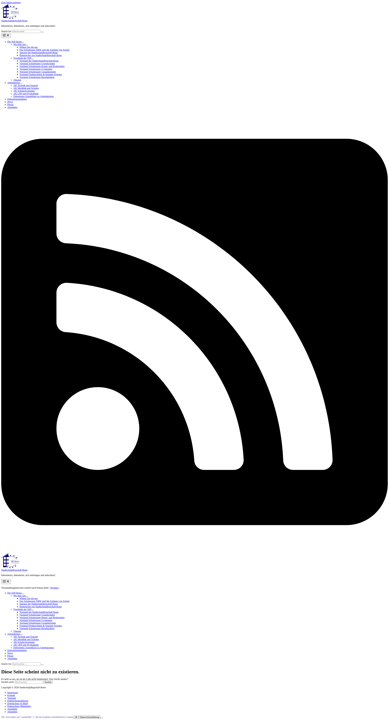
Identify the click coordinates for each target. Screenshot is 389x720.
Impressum (12, 692)
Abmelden (12, 711)
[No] (101, 717)
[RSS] (194, 552)
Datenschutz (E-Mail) (17, 703)
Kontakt (11, 695)
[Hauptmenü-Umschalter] (6, 35)
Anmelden (12, 709)
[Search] (42, 664)
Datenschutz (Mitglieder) (19, 706)
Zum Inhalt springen (11, 2)
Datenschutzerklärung (17, 700)
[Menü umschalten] (23, 42)
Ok (76, 717)
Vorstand (11, 698)
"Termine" (54, 588)
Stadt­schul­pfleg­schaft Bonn (14, 20)
